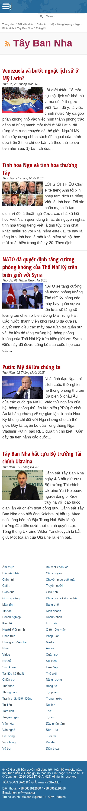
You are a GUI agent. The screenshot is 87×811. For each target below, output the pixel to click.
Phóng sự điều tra (14, 642)
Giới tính (52, 592)
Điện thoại (52, 748)
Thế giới (41, 28)
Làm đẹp (52, 667)
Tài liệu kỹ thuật (13, 673)
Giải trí (6, 585)
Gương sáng (10, 598)
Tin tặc (7, 611)
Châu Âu (42, 24)
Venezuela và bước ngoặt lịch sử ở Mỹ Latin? (40, 74)
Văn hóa (7, 723)
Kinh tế (7, 623)
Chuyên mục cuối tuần (61, 579)
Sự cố (6, 661)
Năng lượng (64, 24)
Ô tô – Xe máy (56, 629)
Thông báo (9, 692)
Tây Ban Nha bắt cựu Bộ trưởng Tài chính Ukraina (41, 457)
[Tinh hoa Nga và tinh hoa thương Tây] (22, 193)
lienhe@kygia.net (23, 792)
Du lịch (50, 705)
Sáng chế (52, 604)
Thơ (49, 711)
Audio (50, 648)
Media (50, 642)
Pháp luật (52, 636)
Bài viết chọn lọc (57, 567)
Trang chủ (8, 24)
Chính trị (8, 579)
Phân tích (8, 28)
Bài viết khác (25, 24)
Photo (6, 648)
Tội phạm (52, 692)
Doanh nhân (54, 617)
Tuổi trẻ (51, 736)
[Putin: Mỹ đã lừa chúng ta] (22, 387)
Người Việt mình (13, 629)
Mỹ (52, 24)
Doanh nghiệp (11, 617)
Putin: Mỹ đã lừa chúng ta (31, 367)
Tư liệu (7, 705)
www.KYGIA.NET (49, 782)
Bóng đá (51, 686)
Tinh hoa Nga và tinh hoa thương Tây (39, 168)
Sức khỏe (9, 667)
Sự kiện (51, 661)
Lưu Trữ (51, 623)
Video (6, 654)
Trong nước (54, 698)
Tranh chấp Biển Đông (17, 698)
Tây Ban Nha (25, 28)
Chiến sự (8, 679)
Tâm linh (8, 711)
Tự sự (50, 717)
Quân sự (52, 654)
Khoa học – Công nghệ (61, 598)
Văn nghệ (8, 730)
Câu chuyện (54, 573)
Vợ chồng (9, 742)
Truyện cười (54, 585)
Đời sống (8, 736)
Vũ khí (50, 742)
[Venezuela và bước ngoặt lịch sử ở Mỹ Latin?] (22, 100)
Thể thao (8, 686)
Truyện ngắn (10, 717)
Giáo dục (8, 592)
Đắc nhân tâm (55, 723)
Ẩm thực (8, 567)
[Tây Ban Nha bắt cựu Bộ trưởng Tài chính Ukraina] (22, 485)
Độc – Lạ (52, 730)
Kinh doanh (53, 611)
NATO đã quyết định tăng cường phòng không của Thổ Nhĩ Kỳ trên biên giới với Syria (39, 266)
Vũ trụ (6, 748)
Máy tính (8, 604)
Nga (77, 24)
